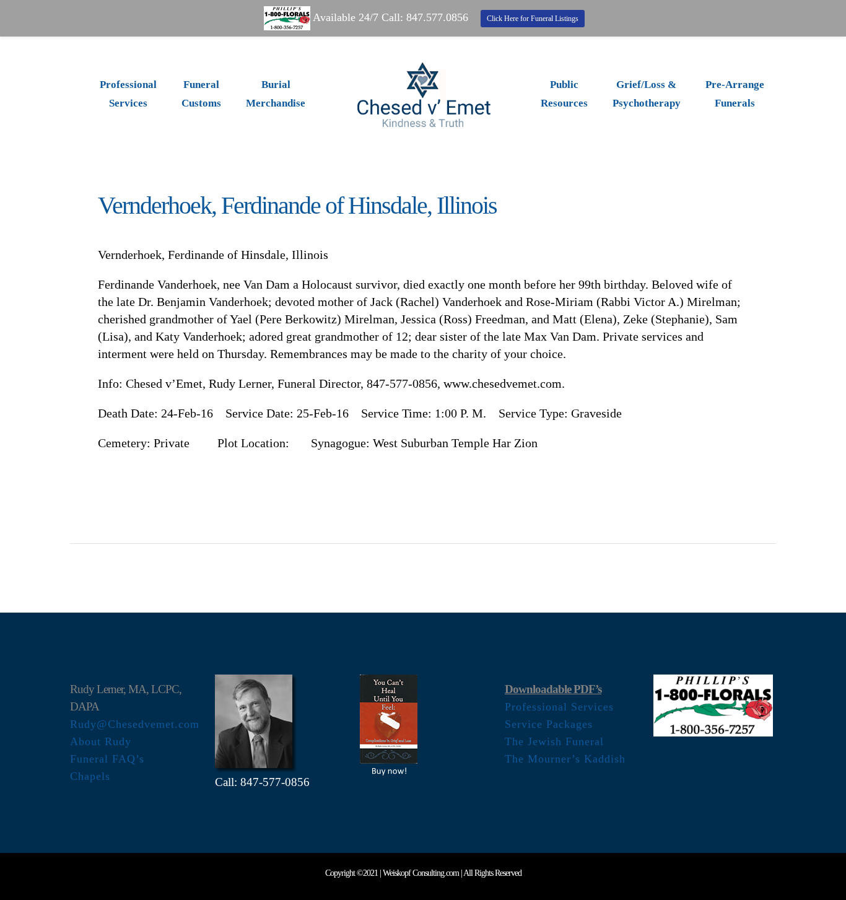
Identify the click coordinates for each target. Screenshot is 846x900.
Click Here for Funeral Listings (532, 18)
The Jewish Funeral (554, 741)
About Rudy (100, 741)
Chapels (90, 776)
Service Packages (549, 724)
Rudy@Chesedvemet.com (134, 724)
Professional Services (559, 707)
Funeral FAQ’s (107, 759)
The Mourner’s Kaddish (565, 759)
